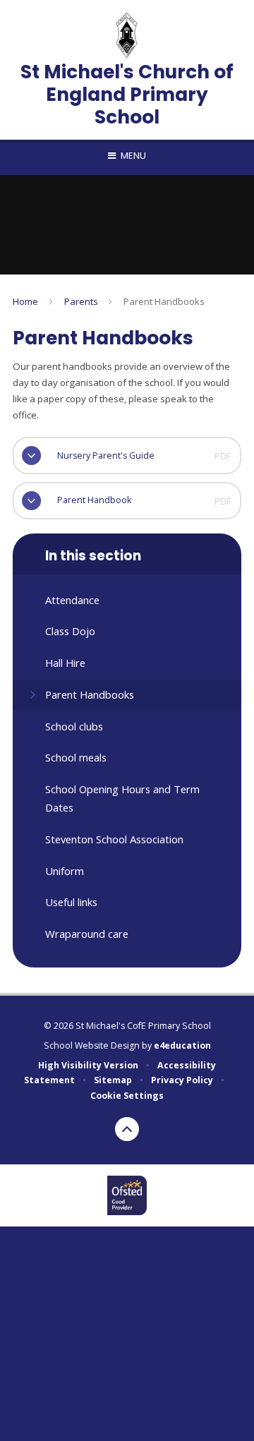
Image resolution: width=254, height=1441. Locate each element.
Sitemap (113, 1080)
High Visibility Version (88, 1065)
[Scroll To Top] (127, 1129)
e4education (182, 1045)
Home (25, 301)
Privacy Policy (182, 1080)
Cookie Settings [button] (127, 1096)
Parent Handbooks (164, 301)
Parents (81, 301)
